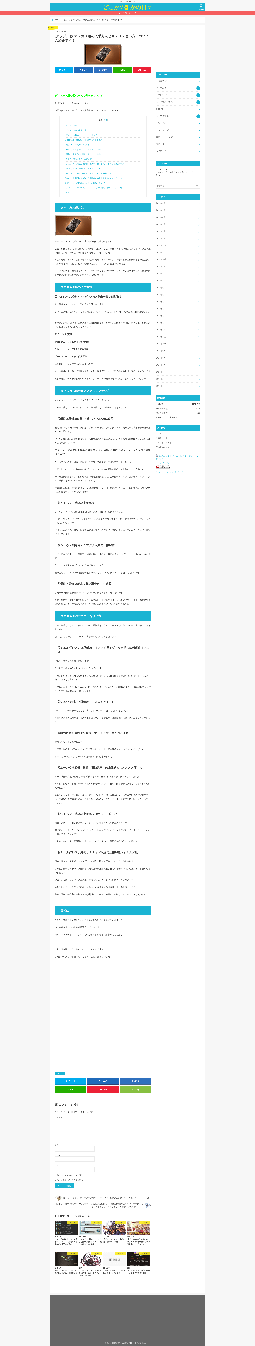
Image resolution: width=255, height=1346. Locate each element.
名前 (56, 1145)
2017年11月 (161, 337)
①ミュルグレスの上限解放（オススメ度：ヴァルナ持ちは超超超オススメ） (96, 164)
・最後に (67, 192)
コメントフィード (164, 443)
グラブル (61, 1073)
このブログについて (128, 13)
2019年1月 (160, 238)
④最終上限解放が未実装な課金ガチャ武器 (83, 154)
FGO (159, 109)
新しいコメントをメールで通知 (70, 1175)
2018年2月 (160, 316)
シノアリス (163, 116)
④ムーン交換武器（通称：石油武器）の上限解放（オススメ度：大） (94, 178)
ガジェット (162, 130)
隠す (105, 120)
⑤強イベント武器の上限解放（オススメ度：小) (85, 183)
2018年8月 (160, 273)
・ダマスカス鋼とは (72, 125)
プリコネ (162, 81)
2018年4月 (160, 302)
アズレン (162, 95)
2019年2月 (160, 231)
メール (57, 1155)
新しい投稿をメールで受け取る (70, 1180)
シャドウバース (165, 102)
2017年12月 (161, 330)
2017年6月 (160, 372)
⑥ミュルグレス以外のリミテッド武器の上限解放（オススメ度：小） (94, 188)
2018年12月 (161, 245)
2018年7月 (160, 280)
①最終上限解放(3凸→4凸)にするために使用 (83, 140)
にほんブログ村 (163, 463)
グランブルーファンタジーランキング (169, 472)
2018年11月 (161, 252)
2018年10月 (161, 259)
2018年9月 (160, 266)
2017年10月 (161, 344)
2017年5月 (160, 379)
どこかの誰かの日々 (127, 7)
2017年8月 (160, 358)
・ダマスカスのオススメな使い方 (78, 159)
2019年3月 (160, 224)
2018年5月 (160, 295)
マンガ (161, 123)
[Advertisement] (103, 82)
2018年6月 (160, 288)
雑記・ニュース (164, 137)
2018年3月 (160, 309)
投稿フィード (162, 438)
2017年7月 (160, 365)
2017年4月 (160, 386)
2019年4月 (160, 217)
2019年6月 (160, 203)
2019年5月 (160, 210)
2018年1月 (160, 323)
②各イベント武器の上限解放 (77, 145)
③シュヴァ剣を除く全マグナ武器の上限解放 (83, 149)
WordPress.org (162, 447)
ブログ (160, 144)
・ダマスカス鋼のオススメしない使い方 (80, 135)
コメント (58, 1117)
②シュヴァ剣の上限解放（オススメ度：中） (83, 169)
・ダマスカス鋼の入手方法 (75, 130)
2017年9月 (160, 351)
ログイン (160, 434)
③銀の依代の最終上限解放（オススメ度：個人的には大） (89, 173)
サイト (57, 1165)
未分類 (161, 151)
